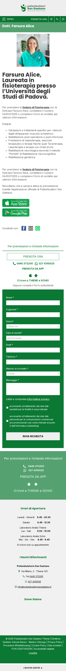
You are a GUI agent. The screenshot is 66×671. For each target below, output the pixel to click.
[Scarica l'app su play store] (35, 275)
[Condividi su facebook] (24, 228)
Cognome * (12, 309)
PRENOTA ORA (39, 19)
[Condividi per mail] (31, 228)
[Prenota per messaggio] (57, 19)
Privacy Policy (55, 642)
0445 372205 (25, 263)
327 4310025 (46, 263)
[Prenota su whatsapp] (62, 19)
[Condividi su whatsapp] (37, 228)
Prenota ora (33, 256)
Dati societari (54, 645)
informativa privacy (38, 399)
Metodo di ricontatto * (17, 368)
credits (33, 653)
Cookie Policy (39, 645)
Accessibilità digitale (44, 648)
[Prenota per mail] (51, 19)
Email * (9, 344)
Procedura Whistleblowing (16, 645)
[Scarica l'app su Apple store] (30, 275)
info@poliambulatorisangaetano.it (34, 587)
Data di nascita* (14, 333)
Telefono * (11, 356)
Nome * (10, 297)
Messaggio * (12, 380)
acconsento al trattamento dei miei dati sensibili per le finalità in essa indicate (29, 408)
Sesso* (10, 321)
